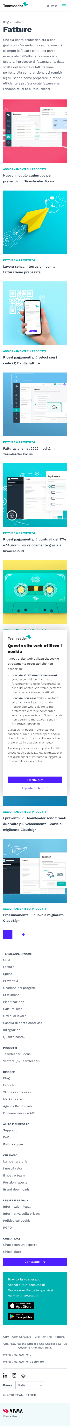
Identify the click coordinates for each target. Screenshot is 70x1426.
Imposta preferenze (35, 788)
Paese (7, 1385)
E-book (8, 1085)
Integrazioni (12, 1030)
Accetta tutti (35, 779)
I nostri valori (13, 1168)
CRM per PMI (43, 1336)
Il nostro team (14, 1175)
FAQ (6, 1137)
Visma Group (11, 1416)
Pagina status (13, 1144)
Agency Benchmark (17, 1106)
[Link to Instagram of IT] (14, 1375)
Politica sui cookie (17, 1220)
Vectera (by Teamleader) (21, 1061)
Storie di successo (17, 1092)
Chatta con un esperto (20, 1245)
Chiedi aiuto (12, 1252)
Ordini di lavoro (14, 1016)
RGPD (7, 1227)
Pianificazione (13, 1002)
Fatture (19, 22)
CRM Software (21, 1336)
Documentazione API (19, 1113)
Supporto (10, 1130)
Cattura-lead (13, 1009)
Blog (6, 22)
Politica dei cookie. (30, 761)
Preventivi (10, 981)
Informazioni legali (17, 1206)
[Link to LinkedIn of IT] (5, 1375)
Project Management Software (23, 1361)
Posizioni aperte (15, 1182)
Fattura (60, 1336)
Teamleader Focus (17, 1054)
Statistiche (11, 995)
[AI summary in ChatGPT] (23, 1375)
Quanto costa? (14, 1037)
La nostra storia (15, 1161)
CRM (6, 960)
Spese (7, 974)
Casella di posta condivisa (22, 1023)
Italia (54, 5)
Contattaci (32, 1261)
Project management (17, 1354)
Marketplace (12, 1099)
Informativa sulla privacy (21, 1213)
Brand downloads (16, 1189)
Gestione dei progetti (19, 988)
